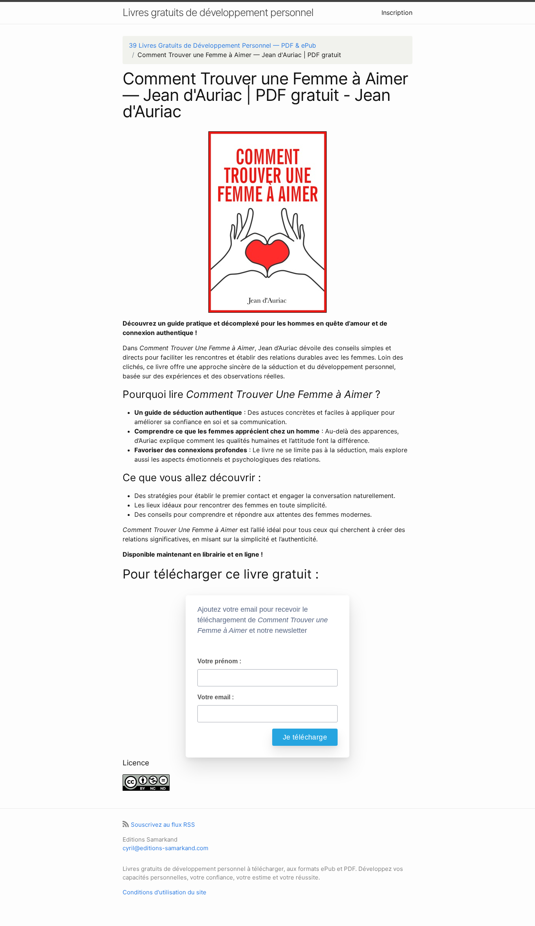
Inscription (396, 12)
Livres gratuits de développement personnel (218, 12)
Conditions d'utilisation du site (164, 892)
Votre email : (215, 697)
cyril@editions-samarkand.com (165, 848)
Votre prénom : (219, 661)
